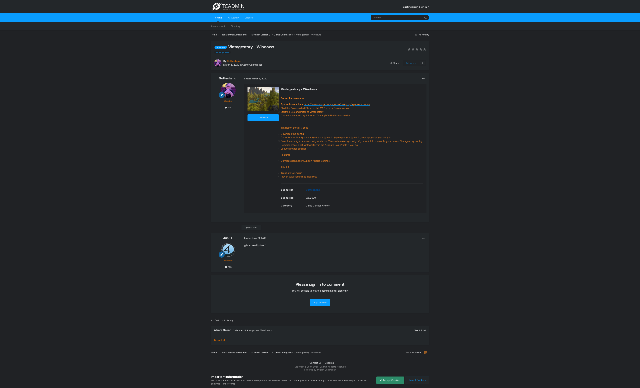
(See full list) (420, 330)
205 (229, 267)
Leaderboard (218, 26)
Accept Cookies (391, 380)
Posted (255, 78)
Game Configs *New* (318, 205)
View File (263, 117)
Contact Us (316, 362)
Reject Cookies (417, 380)
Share (395, 63)
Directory (235, 26)
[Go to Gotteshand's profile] (218, 63)
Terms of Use (228, 383)
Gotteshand (227, 78)
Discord (249, 17)
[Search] (425, 17)
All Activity (233, 17)
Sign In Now (320, 302)
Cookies (329, 362)
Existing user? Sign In (415, 6)
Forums (218, 17)
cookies (232, 380)
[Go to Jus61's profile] (228, 249)
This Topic (412, 17)
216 (229, 107)
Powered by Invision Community (320, 370)
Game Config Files (252, 64)
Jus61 (227, 238)
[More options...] (423, 79)
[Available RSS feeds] (425, 352)
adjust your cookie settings (312, 380)
